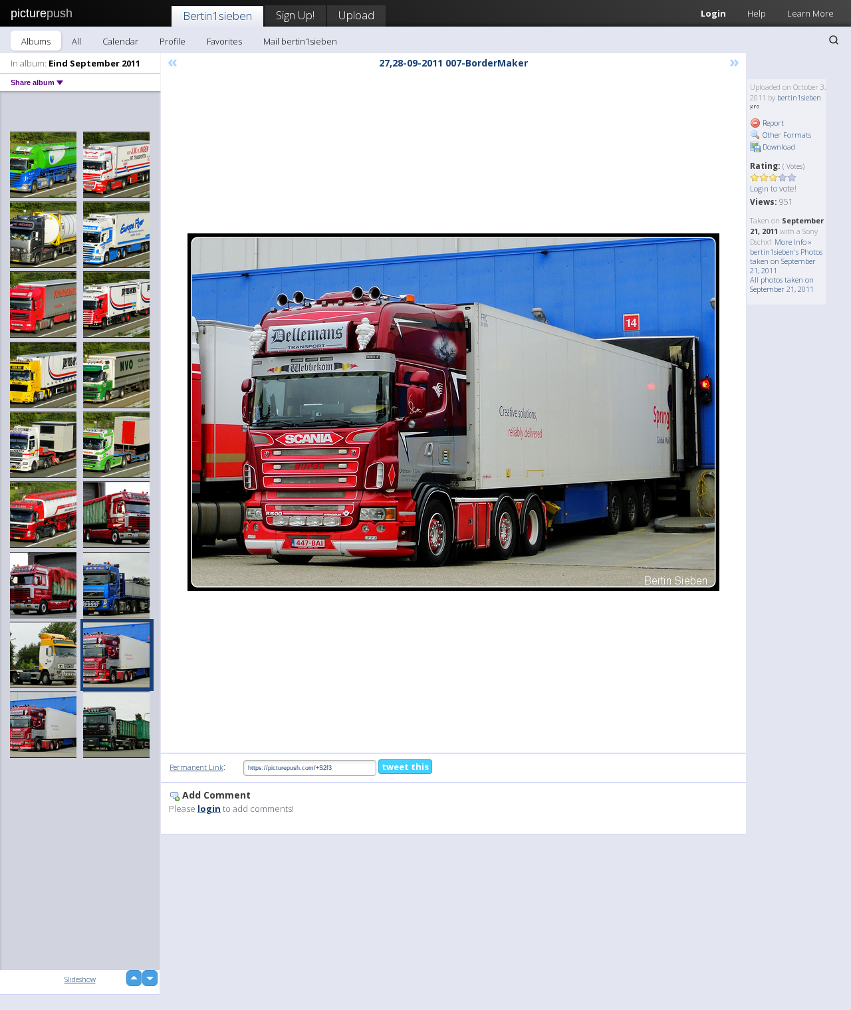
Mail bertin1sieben (300, 41)
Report (772, 123)
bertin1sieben (799, 97)
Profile (172, 41)
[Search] (833, 40)
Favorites (224, 41)
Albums (36, 41)
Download (778, 147)
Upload (356, 15)
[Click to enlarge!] (453, 412)
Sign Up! (295, 15)
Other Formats (786, 135)
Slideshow (80, 979)
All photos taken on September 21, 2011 (782, 284)
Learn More (810, 13)
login (209, 809)
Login (713, 13)
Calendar (120, 41)
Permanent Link (196, 767)
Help (756, 13)
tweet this (405, 767)
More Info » (793, 242)
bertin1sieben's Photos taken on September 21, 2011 (786, 261)
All (76, 41)
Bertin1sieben (217, 15)
